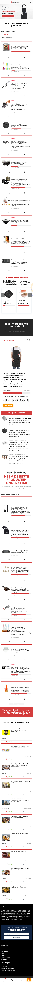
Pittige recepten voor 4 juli (18, 851)
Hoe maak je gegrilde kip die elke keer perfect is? (20, 869)
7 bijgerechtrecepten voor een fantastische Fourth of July (19, 886)
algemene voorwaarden (7, 968)
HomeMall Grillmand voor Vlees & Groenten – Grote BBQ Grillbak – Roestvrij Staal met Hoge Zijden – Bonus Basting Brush (19, 48)
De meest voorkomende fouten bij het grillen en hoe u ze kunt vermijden (20, 730)
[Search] (30, 2)
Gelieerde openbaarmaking (8, 970)
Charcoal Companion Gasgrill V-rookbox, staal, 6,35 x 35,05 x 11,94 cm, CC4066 (20, 651)
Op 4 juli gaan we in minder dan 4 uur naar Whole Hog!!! (20, 816)
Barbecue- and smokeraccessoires (17, 428)
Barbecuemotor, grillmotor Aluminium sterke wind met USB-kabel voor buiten (20, 125)
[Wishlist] (12, 980)
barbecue (4, 738)
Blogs (2, 953)
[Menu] (2, 2)
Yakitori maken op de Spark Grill (19, 833)
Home (2, 949)
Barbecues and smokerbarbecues (17, 454)
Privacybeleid (4, 966)
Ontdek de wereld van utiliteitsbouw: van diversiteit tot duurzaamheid (20, 800)
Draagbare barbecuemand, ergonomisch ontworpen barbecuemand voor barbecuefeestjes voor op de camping (19, 609)
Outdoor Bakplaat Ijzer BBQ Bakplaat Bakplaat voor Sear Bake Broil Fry (21, 551)
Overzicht (3, 955)
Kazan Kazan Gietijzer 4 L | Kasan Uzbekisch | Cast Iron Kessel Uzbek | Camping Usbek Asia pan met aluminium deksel (20, 222)
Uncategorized (5, 808)
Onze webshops (5, 957)
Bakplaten (11, 415)
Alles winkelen (4, 951)
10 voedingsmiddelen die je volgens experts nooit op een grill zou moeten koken (20, 765)
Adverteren (4, 959)
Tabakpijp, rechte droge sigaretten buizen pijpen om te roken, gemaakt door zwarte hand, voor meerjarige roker (20, 590)
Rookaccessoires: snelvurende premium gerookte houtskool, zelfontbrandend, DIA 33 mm (19, 163)
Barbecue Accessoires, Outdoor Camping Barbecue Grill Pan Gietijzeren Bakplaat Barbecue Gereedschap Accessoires (19, 261)
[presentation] (3, 295)
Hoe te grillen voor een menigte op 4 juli (20, 782)
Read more (8, 405)
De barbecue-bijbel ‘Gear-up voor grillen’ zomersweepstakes (20, 747)
